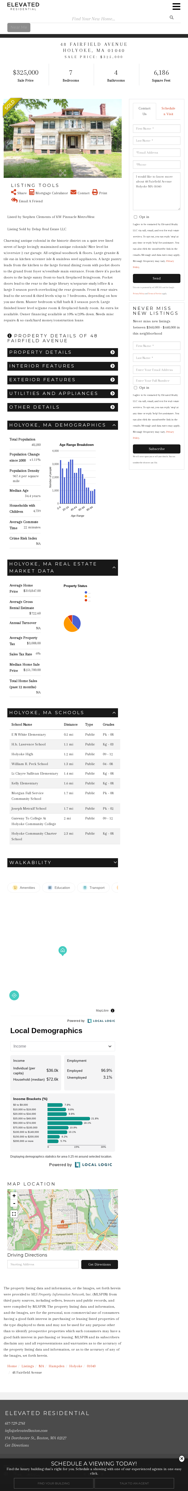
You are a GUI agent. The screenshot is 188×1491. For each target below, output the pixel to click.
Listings (28, 1366)
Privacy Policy (138, 294)
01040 (91, 1366)
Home (12, 1366)
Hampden (57, 1366)
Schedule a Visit (168, 111)
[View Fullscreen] (14, 1214)
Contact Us (145, 111)
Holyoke (75, 1366)
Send (157, 278)
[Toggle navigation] (176, 6)
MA (41, 1366)
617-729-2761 (15, 1423)
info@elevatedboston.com (26, 1430)
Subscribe (157, 449)
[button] (7, 138)
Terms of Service (155, 294)
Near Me (19, 27)
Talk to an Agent (134, 1483)
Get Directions (99, 1264)
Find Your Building (54, 1483)
